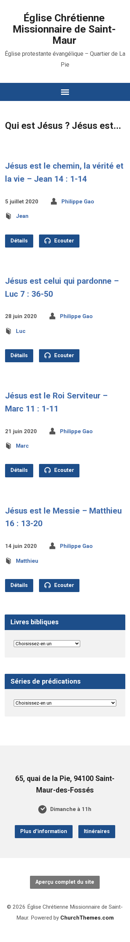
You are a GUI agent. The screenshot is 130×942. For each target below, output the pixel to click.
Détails (19, 241)
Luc (21, 331)
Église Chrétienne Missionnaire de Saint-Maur (64, 29)
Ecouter (63, 241)
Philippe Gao (77, 201)
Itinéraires (97, 831)
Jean (22, 216)
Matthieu (27, 561)
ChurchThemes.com (87, 917)
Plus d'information (43, 831)
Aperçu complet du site (64, 882)
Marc (22, 446)
